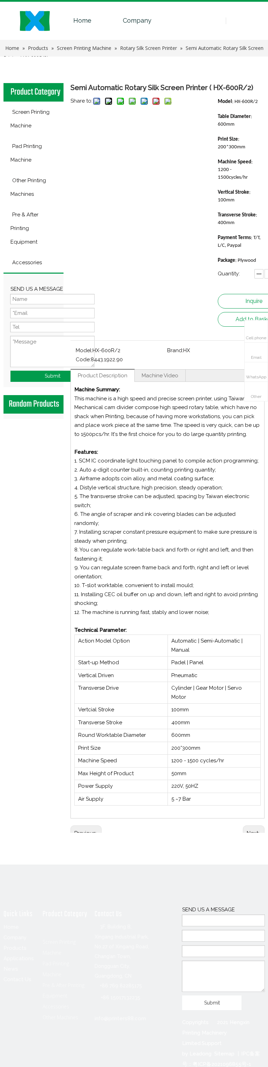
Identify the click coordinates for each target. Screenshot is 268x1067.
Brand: (175, 350)
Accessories (56, 1006)
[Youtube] (52, 1052)
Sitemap (224, 1054)
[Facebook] (9, 1052)
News (10, 969)
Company (137, 20)
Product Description (102, 375)
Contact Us (17, 979)
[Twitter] (37, 1052)
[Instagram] (66, 1052)
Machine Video (160, 375)
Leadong (200, 1054)
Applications (18, 958)
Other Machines (60, 1017)
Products (15, 948)
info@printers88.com (120, 1018)
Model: (84, 350)
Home (82, 20)
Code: (83, 359)
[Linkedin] (23, 1052)
